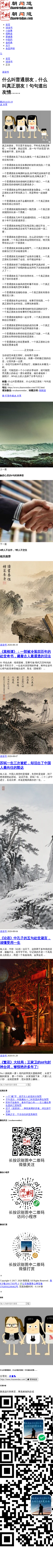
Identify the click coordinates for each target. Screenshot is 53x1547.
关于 (8, 45)
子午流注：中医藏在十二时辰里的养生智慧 (27, 1099)
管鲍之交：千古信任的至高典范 (21, 1114)
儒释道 (9, 33)
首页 (8, 24)
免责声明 (10, 48)
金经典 (9, 42)
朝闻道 (42, 390)
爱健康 (9, 36)
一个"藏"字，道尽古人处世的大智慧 (24, 1096)
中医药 (9, 39)
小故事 (9, 30)
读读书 (9, 27)
